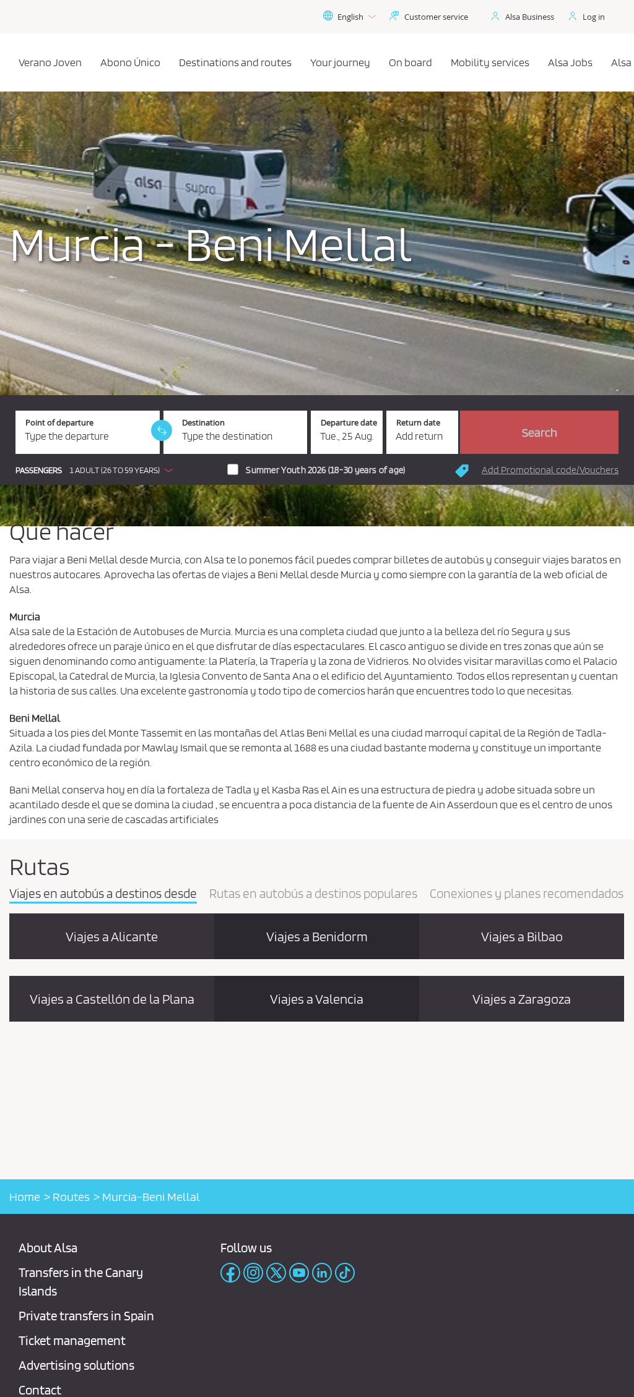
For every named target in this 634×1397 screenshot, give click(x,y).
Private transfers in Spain (86, 1315)
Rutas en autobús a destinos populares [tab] (313, 894)
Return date (418, 423)
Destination (203, 423)
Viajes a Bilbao (522, 936)
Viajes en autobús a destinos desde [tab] (103, 894)
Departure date (349, 423)
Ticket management (72, 1340)
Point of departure (59, 423)
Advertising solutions (76, 1365)
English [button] (350, 16)
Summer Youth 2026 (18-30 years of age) (325, 470)
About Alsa (48, 1247)
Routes (71, 1196)
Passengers (38, 470)
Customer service (436, 16)
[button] (97, 470)
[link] (161, 430)
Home (24, 1196)
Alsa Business (529, 16)
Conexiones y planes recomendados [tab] (526, 894)
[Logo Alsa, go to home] (14, 62)
